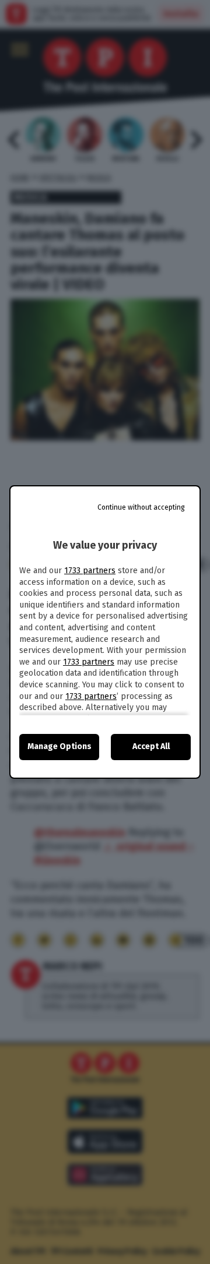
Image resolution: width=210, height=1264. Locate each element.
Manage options (59, 746)
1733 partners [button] (90, 570)
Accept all (151, 746)
